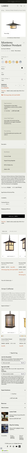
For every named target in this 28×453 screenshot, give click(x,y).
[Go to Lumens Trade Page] (4, 416)
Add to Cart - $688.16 (13, 216)
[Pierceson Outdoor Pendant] (9, 243)
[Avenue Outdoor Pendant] (10, 319)
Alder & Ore (4, 264)
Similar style (4, 231)
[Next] (24, 1)
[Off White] (6, 62)
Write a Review (18, 50)
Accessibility (4, 435)
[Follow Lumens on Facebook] (7, 446)
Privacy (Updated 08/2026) (12, 437)
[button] (5, 50)
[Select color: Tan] (22, 336)
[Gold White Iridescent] (16, 62)
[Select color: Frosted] (19, 336)
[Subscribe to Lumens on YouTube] (16, 446)
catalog (17, 428)
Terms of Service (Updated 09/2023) (21, 437)
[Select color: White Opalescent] (3, 336)
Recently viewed (13, 231)
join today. (12, 416)
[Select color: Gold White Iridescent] (1, 336)
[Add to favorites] (24, 43)
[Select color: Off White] (21, 336)
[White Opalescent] (13, 62)
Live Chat (8, 110)
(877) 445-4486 (16, 110)
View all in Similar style (6, 280)
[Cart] (21, 6)
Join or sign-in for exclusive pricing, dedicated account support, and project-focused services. (12, 122)
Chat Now (14, 393)
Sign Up (22, 362)
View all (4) (6, 33)
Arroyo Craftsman (6, 48)
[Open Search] (17, 6)
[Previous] (2, 1)
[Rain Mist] (20, 62)
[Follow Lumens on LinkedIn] (19, 446)
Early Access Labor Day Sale (14, 1)
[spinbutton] (20, 85)
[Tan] (9, 62)
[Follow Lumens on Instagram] (13, 446)
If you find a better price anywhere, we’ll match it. (12, 134)
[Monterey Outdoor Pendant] (13, 24)
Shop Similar (10, 256)
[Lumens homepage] (4, 6)
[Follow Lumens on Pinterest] (10, 446)
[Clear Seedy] (2, 62)
